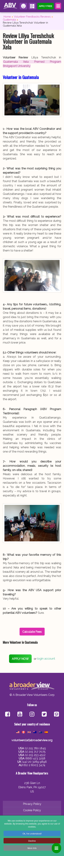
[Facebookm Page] (44, 714)
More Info (32, 847)
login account (46, 658)
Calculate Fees (32, 6)
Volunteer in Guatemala (21, 77)
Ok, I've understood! (32, 833)
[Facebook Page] (7, 714)
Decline (32, 840)
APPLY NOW (20, 658)
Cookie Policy (32, 810)
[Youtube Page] (19, 714)
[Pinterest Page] (56, 714)
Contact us (23, 6)
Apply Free (45, 6)
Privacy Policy (32, 804)
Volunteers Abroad (10, 6)
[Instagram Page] (32, 714)
